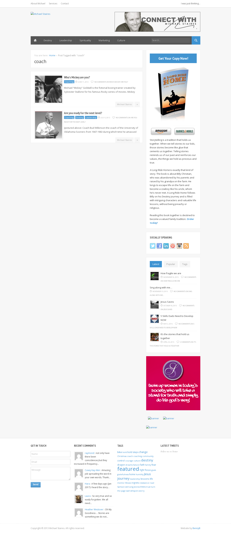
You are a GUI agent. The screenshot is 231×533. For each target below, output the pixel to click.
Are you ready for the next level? (83, 113)
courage (129, 460)
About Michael (38, 3)
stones (137, 487)
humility (139, 474)
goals (153, 470)
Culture (121, 40)
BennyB (196, 528)
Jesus (147, 474)
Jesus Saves (167, 301)
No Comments (111, 82)
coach (130, 456)
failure (136, 465)
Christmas (122, 456)
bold (125, 452)
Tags (185, 264)
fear (153, 464)
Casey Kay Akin (93, 470)
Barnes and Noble (184, 131)
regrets (135, 482)
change (143, 452)
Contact (65, 3)
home (132, 474)
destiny (147, 460)
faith (142, 464)
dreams (129, 465)
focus (148, 470)
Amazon (160, 131)
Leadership (66, 40)
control (121, 460)
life (151, 478)
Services (53, 3)
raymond (90, 453)
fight (142, 470)
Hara (87, 483)
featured (128, 468)
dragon (121, 464)
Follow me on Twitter (169, 451)
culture (137, 460)
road (152, 483)
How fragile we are (171, 273)
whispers (134, 491)
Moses (128, 483)
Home (35, 40)
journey (123, 478)
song (131, 487)
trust (148, 487)
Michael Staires (124, 104)
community (147, 456)
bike (119, 452)
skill (127, 487)
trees (143, 486)
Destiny (48, 40)
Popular (170, 264)
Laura (88, 495)
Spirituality (85, 40)
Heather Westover (94, 509)
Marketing (104, 40)
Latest (155, 264)
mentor (121, 483)
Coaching (69, 81)
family (148, 465)
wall (128, 491)
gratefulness (123, 474)
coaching (137, 456)
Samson (121, 487)
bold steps (132, 452)
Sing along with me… (161, 287)
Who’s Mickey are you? (77, 77)
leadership (135, 479)
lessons (145, 478)
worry (141, 491)
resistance (144, 483)
